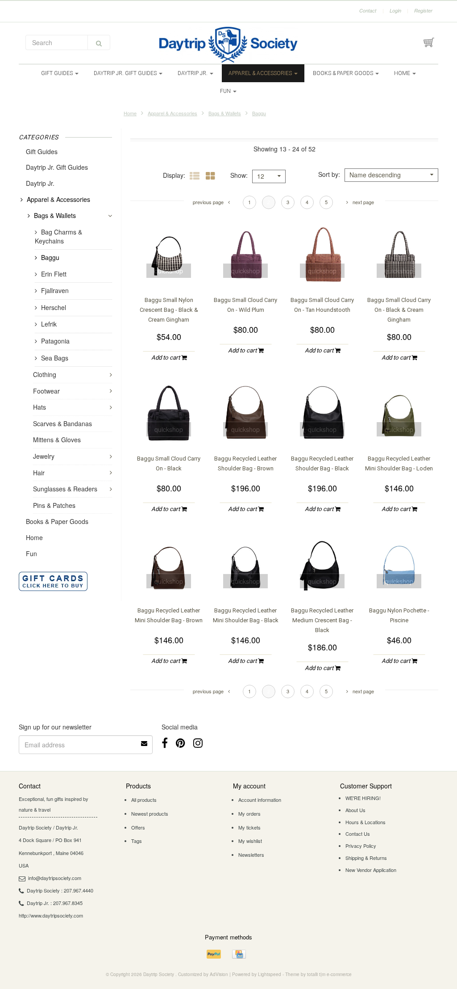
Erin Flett (53, 273)
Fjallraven (55, 290)
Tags (136, 840)
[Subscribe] (145, 740)
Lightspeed (269, 974)
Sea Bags (54, 357)
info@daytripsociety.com (54, 877)
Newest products (149, 813)
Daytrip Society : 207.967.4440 (60, 890)
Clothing (44, 374)
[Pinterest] (180, 742)
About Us (355, 809)
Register (423, 10)
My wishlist (250, 840)
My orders (249, 813)
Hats (39, 406)
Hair (39, 472)
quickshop (168, 270)
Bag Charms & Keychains (58, 236)
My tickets (249, 827)
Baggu (259, 113)
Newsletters (251, 854)
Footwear (46, 390)
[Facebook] (165, 742)
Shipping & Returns (366, 857)
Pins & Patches (54, 505)
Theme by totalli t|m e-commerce (318, 974)
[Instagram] (198, 742)
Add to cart (166, 357)
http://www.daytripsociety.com (51, 915)
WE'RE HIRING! (363, 797)
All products (144, 799)
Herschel (53, 307)
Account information (259, 799)
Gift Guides (57, 73)
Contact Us (357, 833)
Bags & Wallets (224, 113)
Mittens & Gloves (57, 439)
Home (402, 73)
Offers (138, 827)
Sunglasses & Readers (65, 488)
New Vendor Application (370, 869)
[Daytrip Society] (228, 45)
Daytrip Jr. (193, 73)
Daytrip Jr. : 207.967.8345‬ (55, 902)
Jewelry (43, 456)
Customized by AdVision (203, 974)
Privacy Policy (360, 845)
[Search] (98, 42)
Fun (226, 91)
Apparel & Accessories (260, 73)
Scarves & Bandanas (62, 423)
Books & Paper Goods (343, 73)
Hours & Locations (365, 822)
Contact (367, 10)
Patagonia (55, 340)
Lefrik (49, 323)
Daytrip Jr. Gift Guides (126, 73)
